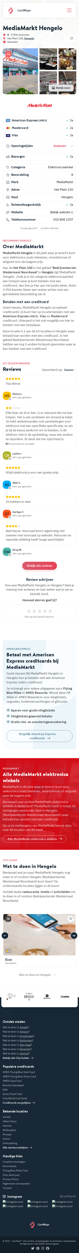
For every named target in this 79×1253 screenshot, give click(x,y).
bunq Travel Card (12, 1094)
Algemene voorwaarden (16, 1183)
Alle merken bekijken (15, 1147)
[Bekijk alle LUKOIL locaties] (57, 996)
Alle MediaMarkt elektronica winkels (32, 839)
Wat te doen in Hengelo (35, 975)
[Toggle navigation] (69, 10)
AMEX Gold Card (12, 1081)
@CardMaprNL (68, 1196)
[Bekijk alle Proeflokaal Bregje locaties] (21, 996)
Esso (8, 959)
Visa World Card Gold (15, 1098)
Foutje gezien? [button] (28, 228)
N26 (5, 1089)
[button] (8, 54)
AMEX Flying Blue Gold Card (19, 1072)
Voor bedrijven (11, 1175)
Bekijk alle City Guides (16, 1058)
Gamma (7, 1125)
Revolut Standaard (13, 1085)
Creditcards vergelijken (17, 1102)
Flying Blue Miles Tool (15, 1170)
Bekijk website (60, 212)
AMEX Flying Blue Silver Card (19, 1076)
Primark (7, 1134)
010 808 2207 (63, 219)
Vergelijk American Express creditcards (37, 736)
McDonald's (9, 1130)
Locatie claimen (50, 228)
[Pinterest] (37, 1248)
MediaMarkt (65, 182)
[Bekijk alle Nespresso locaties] (39, 996)
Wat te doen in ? (16, 1027)
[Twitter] (32, 1248)
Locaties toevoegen (14, 1161)
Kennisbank (9, 1166)
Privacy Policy (11, 1179)
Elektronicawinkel (60, 167)
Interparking (10, 1143)
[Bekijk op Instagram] (15, 1206)
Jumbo (7, 1117)
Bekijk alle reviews (39, 565)
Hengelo (29, 38)
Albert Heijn (10, 1121)
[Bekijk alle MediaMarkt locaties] (39, 107)
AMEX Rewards (36, 693)
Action (6, 1138)
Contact (7, 1188)
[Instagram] (42, 1248)
